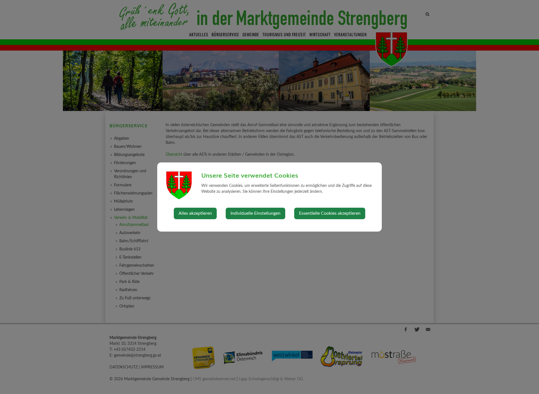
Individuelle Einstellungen (255, 213)
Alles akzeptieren (195, 213)
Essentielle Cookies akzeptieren (329, 213)
